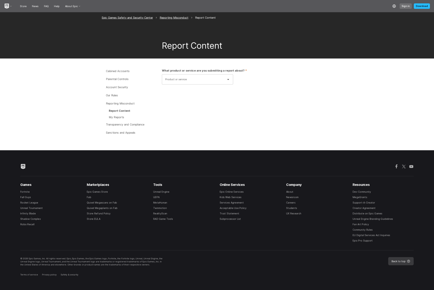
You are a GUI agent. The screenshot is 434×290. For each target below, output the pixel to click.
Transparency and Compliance (125, 124)
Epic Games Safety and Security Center (127, 17)
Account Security (117, 87)
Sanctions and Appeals (120, 132)
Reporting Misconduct (174, 17)
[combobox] (194, 81)
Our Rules (112, 95)
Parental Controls (117, 79)
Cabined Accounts (118, 71)
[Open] (228, 79)
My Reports (116, 117)
